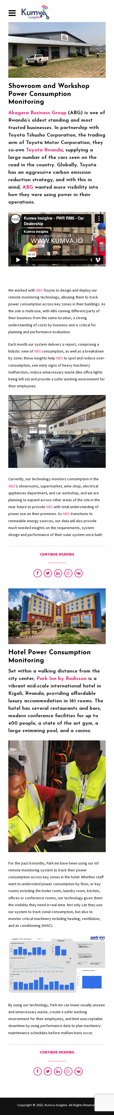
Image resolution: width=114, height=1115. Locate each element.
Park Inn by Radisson (62, 678)
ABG (27, 187)
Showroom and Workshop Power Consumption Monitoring (48, 94)
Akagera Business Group (37, 113)
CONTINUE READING (57, 554)
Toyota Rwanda (44, 150)
